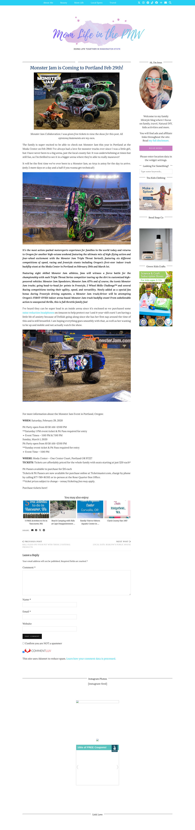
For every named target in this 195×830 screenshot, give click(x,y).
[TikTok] (152, 2)
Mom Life (79, 2)
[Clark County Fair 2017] (117, 509)
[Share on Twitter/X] (40, 530)
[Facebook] (156, 2)
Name (27, 599)
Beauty (63, 2)
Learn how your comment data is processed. (91, 658)
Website (27, 623)
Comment (29, 567)
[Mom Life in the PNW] (97, 33)
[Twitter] (139, 2)
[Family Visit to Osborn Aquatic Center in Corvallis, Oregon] (90, 509)
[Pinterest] (148, 2)
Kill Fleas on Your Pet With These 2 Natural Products (47, 544)
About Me (48, 2)
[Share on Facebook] (36, 530)
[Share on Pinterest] (44, 530)
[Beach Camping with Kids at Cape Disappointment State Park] (63, 509)
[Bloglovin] (161, 2)
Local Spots (96, 2)
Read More (156, 148)
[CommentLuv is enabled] (37, 652)
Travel (113, 2)
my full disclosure (159, 140)
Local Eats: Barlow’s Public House (112, 543)
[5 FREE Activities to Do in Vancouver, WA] (36, 509)
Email (27, 611)
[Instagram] (143, 2)
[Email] (165, 2)
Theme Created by (159, 827)
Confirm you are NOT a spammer (43, 643)
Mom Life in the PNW (41, 827)
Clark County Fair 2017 (117, 521)
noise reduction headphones (38, 312)
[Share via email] (32, 530)
